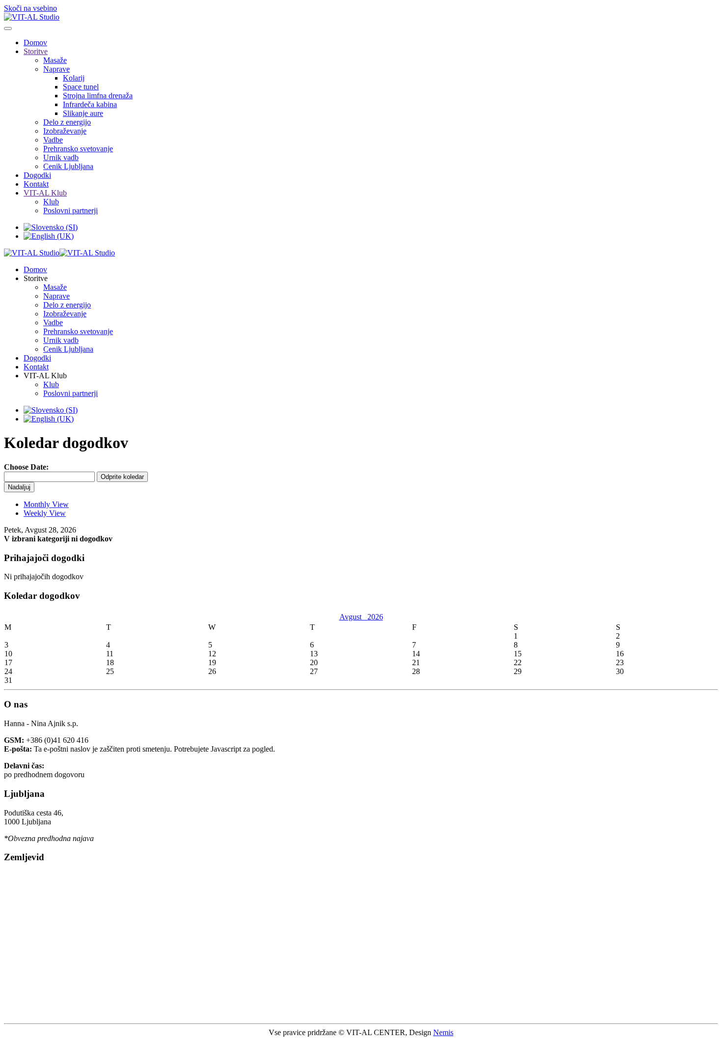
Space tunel (81, 87)
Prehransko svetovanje (78, 148)
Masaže (55, 60)
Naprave (56, 69)
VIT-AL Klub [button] (45, 375)
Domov (35, 42)
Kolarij (73, 78)
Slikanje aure (83, 113)
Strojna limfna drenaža (98, 95)
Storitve (36, 51)
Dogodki (37, 175)
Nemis (443, 1032)
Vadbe (53, 140)
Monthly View (46, 504)
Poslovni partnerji (70, 210)
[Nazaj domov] (31, 17)
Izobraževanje (64, 131)
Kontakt (36, 184)
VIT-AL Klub (45, 193)
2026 (375, 617)
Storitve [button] (36, 278)
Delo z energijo (67, 122)
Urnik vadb (61, 157)
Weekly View (45, 513)
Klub (51, 201)
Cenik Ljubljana (68, 166)
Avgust (353, 617)
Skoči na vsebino (30, 8)
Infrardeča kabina (90, 104)
